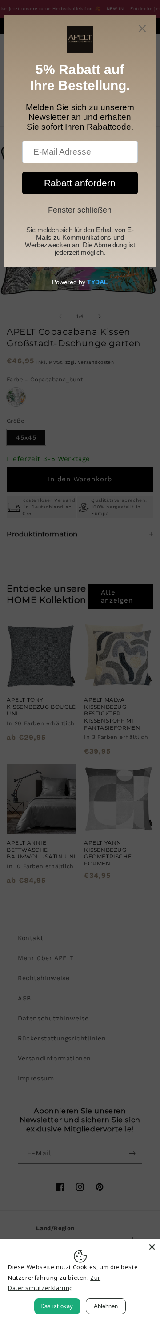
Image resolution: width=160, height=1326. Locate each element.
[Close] (152, 1247)
